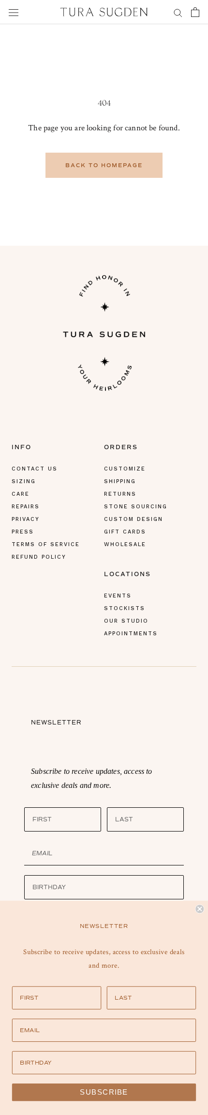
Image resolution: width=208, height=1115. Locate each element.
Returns (120, 494)
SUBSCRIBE (104, 1092)
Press (23, 532)
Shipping (120, 481)
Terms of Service (46, 544)
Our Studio (126, 621)
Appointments (131, 633)
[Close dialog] (199, 908)
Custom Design (133, 519)
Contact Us (35, 469)
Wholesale (125, 544)
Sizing (24, 481)
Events (118, 596)
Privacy (26, 519)
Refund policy (39, 557)
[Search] (178, 12)
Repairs (26, 506)
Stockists (124, 608)
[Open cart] (195, 12)
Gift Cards (125, 532)
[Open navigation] (13, 12)
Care (21, 494)
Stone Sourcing (135, 506)
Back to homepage (104, 165)
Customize (125, 469)
